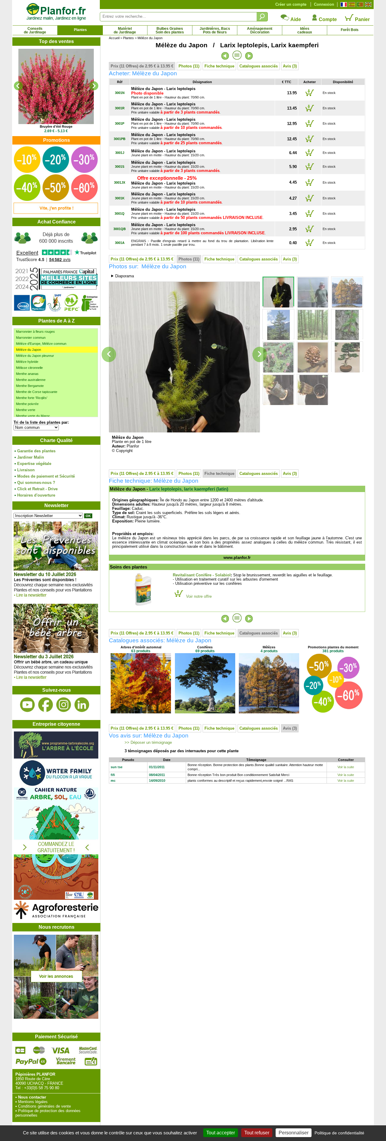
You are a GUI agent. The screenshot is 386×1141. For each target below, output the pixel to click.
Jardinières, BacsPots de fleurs (215, 30)
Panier (362, 19)
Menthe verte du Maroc (33, 416)
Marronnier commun (31, 337)
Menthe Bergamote (30, 386)
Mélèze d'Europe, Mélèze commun (41, 343)
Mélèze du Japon (28, 349)
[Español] (351, 4)
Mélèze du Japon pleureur (35, 355)
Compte (327, 19)
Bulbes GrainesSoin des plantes (170, 30)
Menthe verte (25, 410)
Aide (295, 19)
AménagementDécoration (259, 30)
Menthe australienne (31, 380)
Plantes (80, 30)
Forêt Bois (350, 30)
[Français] (343, 4)
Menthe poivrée (27, 404)
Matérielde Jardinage (125, 30)
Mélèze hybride (27, 361)
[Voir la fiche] (56, 86)
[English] (367, 4)
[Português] (359, 4)
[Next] (93, 85)
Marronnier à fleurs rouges (35, 331)
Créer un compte (290, 4)
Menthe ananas (27, 374)
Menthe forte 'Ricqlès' (31, 398)
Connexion (324, 4)
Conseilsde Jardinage (35, 30)
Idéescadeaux (304, 30)
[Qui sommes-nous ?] (56, 271)
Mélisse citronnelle (29, 367)
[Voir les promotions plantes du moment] (56, 212)
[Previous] (18, 85)
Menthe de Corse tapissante (36, 392)
